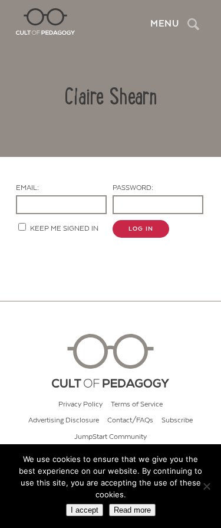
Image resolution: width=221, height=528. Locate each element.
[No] (206, 486)
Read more (132, 510)
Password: (133, 188)
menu (164, 23)
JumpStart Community (110, 437)
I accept (84, 510)
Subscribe (177, 420)
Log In (140, 228)
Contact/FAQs (130, 420)
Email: (27, 188)
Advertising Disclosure (63, 420)
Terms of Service (137, 404)
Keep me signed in (64, 228)
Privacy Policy (80, 404)
